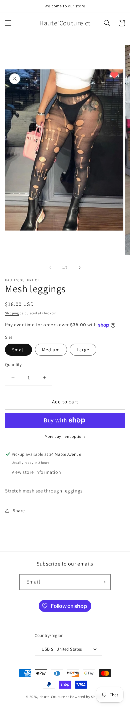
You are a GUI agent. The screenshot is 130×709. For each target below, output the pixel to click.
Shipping (12, 313)
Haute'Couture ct (54, 696)
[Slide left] (50, 267)
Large (83, 350)
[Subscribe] (103, 582)
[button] (8, 23)
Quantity (13, 364)
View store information (36, 472)
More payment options (65, 436)
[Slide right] (79, 267)
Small (18, 350)
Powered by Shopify (87, 696)
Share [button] (19, 510)
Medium (51, 350)
